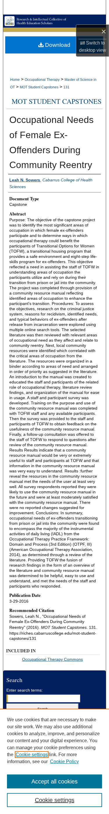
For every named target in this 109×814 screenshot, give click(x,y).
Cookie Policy (64, 761)
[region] (54, 761)
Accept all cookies (54, 781)
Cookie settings (32, 754)
